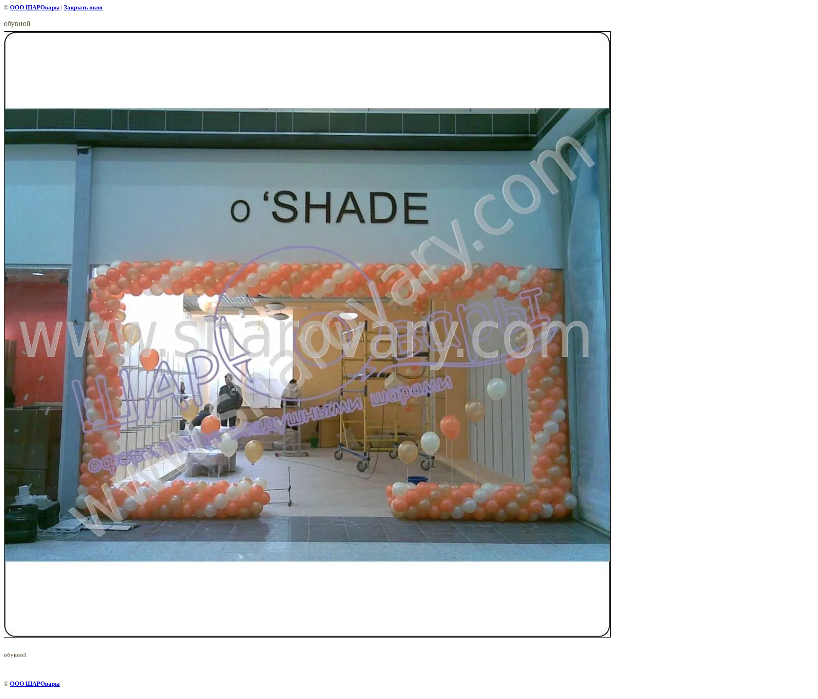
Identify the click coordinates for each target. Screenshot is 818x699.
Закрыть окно (83, 7)
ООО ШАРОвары (35, 7)
